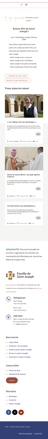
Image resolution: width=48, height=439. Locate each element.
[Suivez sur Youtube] (21, 412)
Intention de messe (17, 374)
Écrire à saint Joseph (18, 353)
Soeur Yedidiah (13, 141)
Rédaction (12, 196)
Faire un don (14, 370)
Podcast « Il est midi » (18, 346)
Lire (38, 134)
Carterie (12, 400)
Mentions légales (25, 434)
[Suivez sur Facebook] (8, 412)
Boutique (13, 396)
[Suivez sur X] (15, 412)
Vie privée (38, 434)
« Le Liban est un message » (24, 119)
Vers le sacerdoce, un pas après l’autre (24, 172)
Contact (12, 380)
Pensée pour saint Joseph (20, 350)
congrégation (12, 285)
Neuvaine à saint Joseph (19, 357)
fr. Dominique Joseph (22, 37)
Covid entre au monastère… (24, 214)
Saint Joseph (14, 404)
